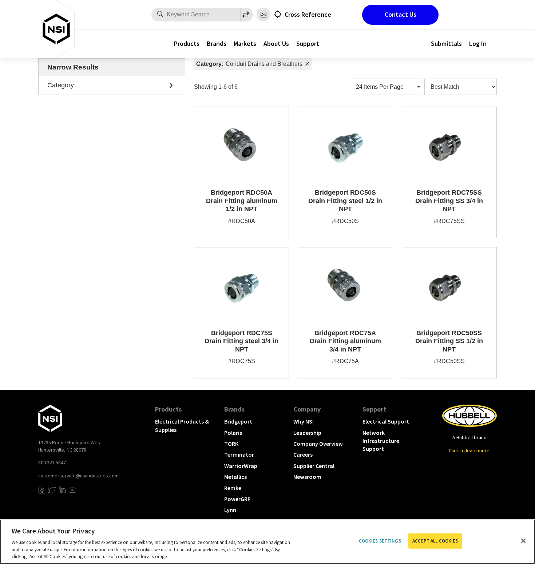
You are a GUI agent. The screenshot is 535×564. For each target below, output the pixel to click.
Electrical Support (385, 421)
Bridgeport (238, 421)
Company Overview (318, 443)
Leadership (307, 432)
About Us (276, 43)
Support (307, 43)
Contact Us (400, 14)
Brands (216, 43)
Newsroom (307, 476)
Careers (303, 454)
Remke (232, 488)
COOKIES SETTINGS (380, 541)
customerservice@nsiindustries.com (78, 475)
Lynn (230, 509)
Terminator (239, 454)
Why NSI (303, 421)
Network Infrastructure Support (380, 441)
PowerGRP (237, 499)
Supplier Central (313, 465)
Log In (478, 43)
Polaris (233, 432)
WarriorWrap (240, 465)
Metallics (235, 476)
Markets (245, 43)
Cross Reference (308, 14)
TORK (231, 443)
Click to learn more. (470, 450)
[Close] (523, 541)
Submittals (446, 43)
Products (186, 43)
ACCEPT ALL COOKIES (435, 541)
